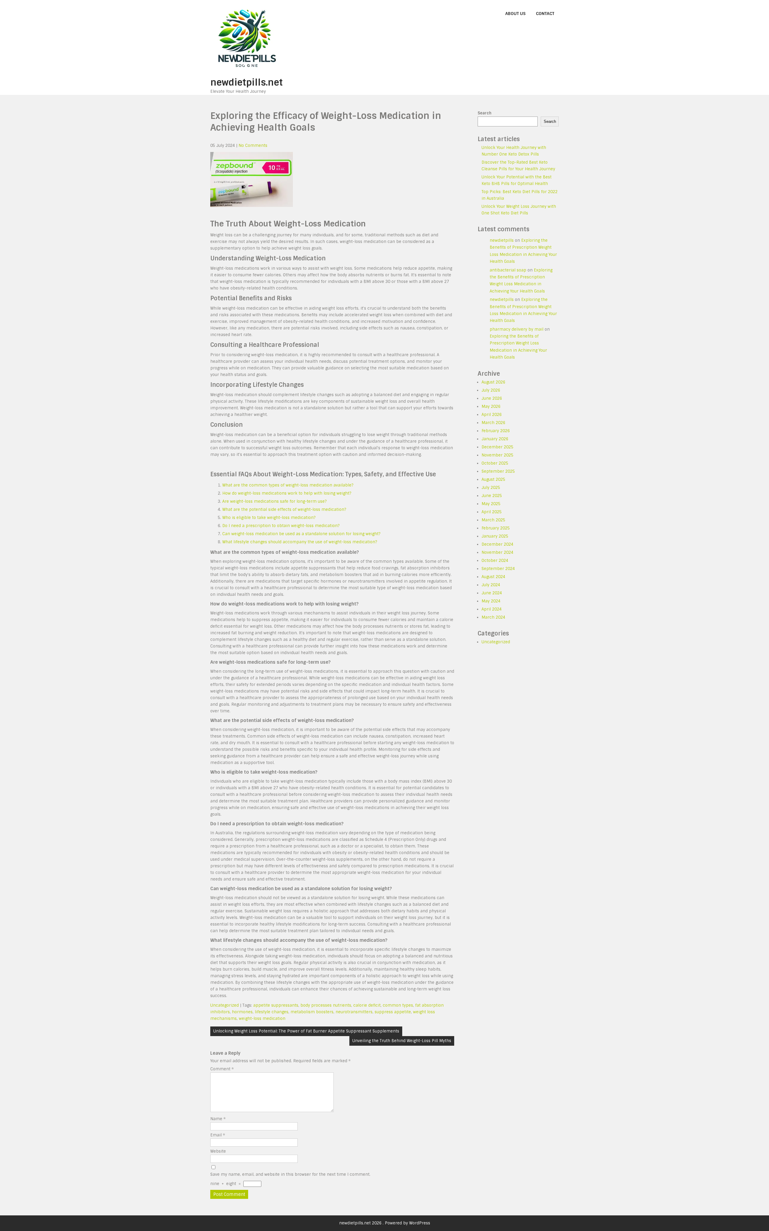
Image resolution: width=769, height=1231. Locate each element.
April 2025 (492, 511)
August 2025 (493, 479)
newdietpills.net (246, 82)
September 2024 (498, 568)
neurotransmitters (354, 1011)
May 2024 (491, 601)
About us (515, 13)
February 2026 (496, 430)
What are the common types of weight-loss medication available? (287, 485)
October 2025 (495, 463)
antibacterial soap (508, 270)
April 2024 (492, 609)
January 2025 (495, 536)
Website (218, 1151)
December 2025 (497, 447)
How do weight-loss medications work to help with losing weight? (286, 493)
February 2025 (496, 528)
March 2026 (493, 422)
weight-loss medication (262, 1018)
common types (398, 1005)
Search (484, 113)
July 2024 (491, 584)
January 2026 (495, 438)
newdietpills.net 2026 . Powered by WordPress (384, 1223)
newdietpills (502, 240)
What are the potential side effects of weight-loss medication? (284, 509)
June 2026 (492, 398)
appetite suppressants (275, 1005)
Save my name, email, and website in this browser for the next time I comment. (290, 1174)
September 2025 (498, 471)
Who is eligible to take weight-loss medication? (268, 517)
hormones (242, 1011)
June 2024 (492, 593)
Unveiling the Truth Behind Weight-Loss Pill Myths (401, 1040)
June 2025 (492, 495)
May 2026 (491, 406)
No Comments (253, 145)
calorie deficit (367, 1005)
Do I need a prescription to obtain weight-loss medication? (280, 525)
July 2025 (491, 487)
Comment (222, 1069)
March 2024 (493, 617)
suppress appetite (393, 1011)
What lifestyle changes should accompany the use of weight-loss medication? (299, 541)
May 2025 (491, 503)
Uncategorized (224, 1005)
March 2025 (493, 520)
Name (218, 1118)
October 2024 (495, 560)
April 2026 (492, 414)
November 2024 (497, 552)
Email (217, 1135)
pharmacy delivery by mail (516, 329)
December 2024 (497, 544)
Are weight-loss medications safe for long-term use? (274, 501)
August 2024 (493, 576)
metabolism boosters (311, 1011)
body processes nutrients (325, 1005)
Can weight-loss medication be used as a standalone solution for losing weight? (301, 533)
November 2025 (497, 455)
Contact (545, 13)
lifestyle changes (271, 1011)
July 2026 (491, 390)
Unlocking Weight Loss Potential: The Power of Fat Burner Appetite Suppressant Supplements (306, 1031)
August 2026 (493, 382)
